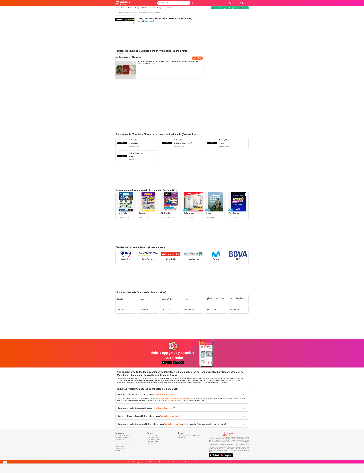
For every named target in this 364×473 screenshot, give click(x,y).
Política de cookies (192, 462)
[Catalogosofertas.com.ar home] (122, 2)
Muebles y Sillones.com (130, 12)
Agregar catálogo (120, 448)
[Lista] (247, 2)
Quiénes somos (119, 446)
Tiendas (152, 8)
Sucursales (142, 12)
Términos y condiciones (165, 462)
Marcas (117, 442)
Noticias (117, 450)
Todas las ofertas (120, 439)
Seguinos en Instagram (153, 439)
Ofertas (145, 8)
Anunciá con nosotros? (121, 437)
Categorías (160, 8)
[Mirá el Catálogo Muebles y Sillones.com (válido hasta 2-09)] (126, 70)
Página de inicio (121, 8)
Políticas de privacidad (179, 462)
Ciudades (169, 8)
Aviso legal (155, 462)
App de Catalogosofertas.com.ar (124, 444)
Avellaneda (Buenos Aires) (163, 394)
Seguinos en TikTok (152, 443)
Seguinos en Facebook (153, 437)
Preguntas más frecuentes (122, 435)
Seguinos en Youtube (152, 441)
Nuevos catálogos (134, 8)
